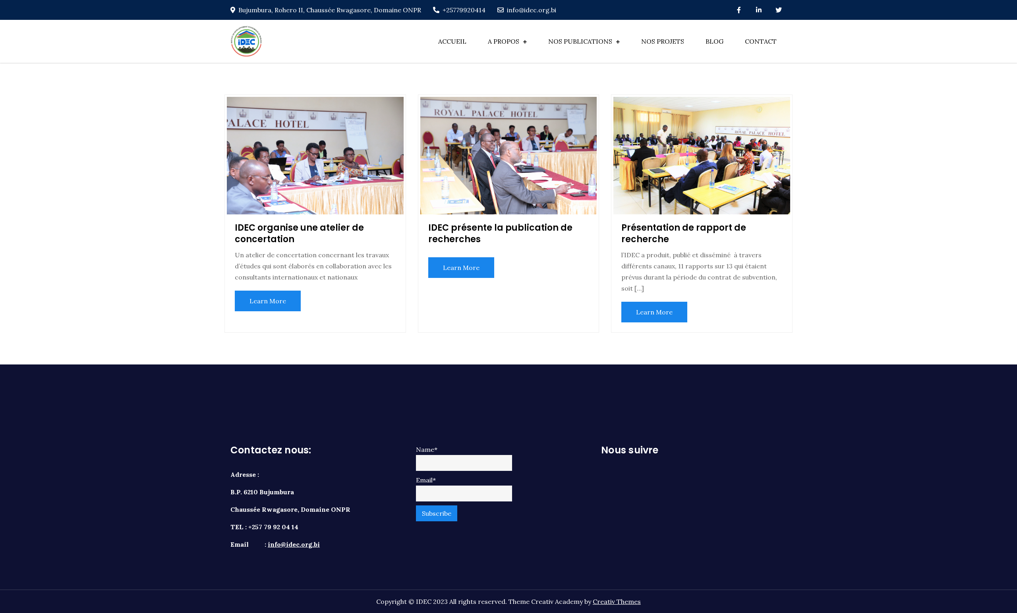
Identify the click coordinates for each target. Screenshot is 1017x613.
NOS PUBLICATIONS (580, 41)
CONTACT (761, 41)
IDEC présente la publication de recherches (500, 233)
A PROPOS (503, 41)
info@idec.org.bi (531, 10)
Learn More (267, 301)
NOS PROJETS (662, 41)
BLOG (714, 41)
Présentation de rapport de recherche (683, 233)
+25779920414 (464, 10)
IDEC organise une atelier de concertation (299, 233)
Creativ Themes (617, 601)
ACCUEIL (452, 41)
